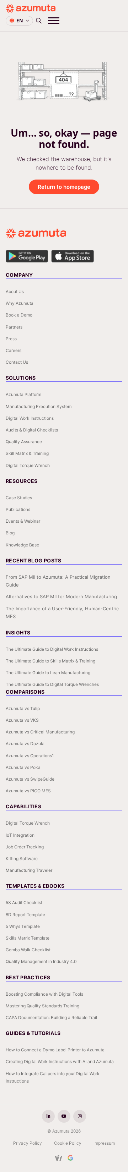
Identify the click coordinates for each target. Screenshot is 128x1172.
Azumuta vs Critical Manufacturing (40, 731)
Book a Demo (19, 315)
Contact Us (17, 362)
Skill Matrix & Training (27, 453)
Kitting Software (22, 858)
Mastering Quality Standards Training (42, 1005)
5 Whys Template (23, 926)
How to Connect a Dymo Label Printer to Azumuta (55, 1049)
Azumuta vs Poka (23, 767)
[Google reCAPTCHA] (70, 1158)
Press (11, 338)
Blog (10, 532)
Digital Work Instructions (30, 418)
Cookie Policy (67, 1143)
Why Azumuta (19, 303)
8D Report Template (25, 914)
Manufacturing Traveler (29, 870)
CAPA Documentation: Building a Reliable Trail (51, 1017)
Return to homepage (64, 186)
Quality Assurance (24, 441)
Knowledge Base (22, 545)
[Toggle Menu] (53, 20)
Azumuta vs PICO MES (28, 790)
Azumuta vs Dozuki (25, 743)
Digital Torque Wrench (28, 465)
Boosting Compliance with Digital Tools (44, 994)
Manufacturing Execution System (38, 406)
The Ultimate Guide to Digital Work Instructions (52, 649)
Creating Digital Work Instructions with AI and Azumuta (60, 1061)
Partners (14, 327)
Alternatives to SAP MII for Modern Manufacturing (61, 596)
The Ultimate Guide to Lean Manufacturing (48, 672)
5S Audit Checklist (24, 902)
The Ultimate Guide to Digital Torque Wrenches (52, 684)
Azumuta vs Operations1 (30, 755)
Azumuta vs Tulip (23, 708)
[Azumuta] (30, 8)
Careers (13, 350)
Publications (18, 509)
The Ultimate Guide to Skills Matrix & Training (50, 661)
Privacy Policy (27, 1143)
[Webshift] (58, 1158)
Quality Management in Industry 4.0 (41, 961)
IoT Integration (20, 835)
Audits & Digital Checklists (32, 430)
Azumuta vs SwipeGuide (30, 779)
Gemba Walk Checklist (28, 949)
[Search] (39, 20)
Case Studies (19, 497)
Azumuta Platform (23, 394)
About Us (15, 291)
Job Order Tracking (25, 846)
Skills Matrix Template (27, 938)
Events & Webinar (23, 521)
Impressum (104, 1143)
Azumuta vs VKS (22, 720)
